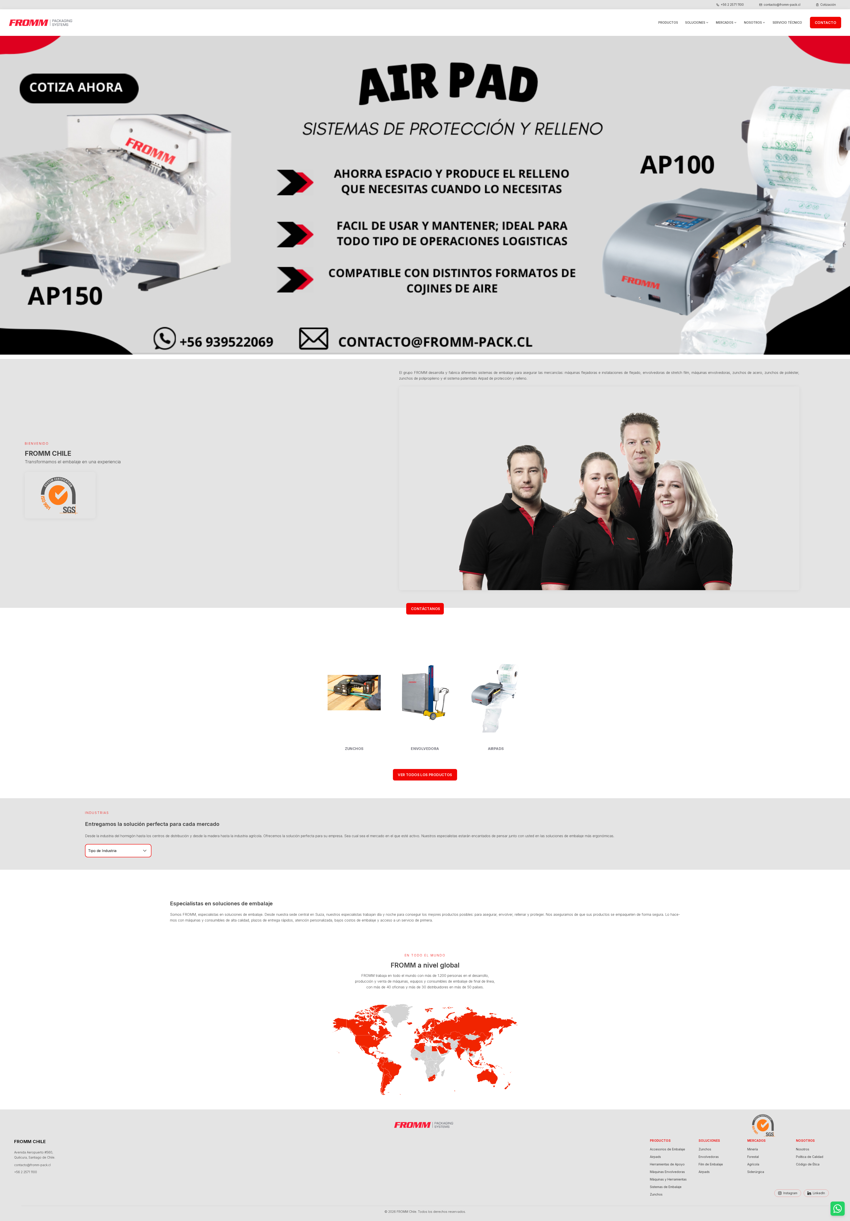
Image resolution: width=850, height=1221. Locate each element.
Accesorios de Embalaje (667, 1149)
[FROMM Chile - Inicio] (42, 22)
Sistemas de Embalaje (666, 1187)
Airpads (655, 1157)
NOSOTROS (753, 22)
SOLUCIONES (695, 22)
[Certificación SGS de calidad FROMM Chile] (60, 493)
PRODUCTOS (668, 22)
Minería (752, 1149)
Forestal (753, 1157)
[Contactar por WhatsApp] (838, 1209)
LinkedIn (819, 1193)
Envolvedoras (709, 1157)
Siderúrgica (755, 1172)
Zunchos (656, 1194)
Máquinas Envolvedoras (667, 1172)
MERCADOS (724, 22)
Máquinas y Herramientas (668, 1179)
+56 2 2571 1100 (25, 1172)
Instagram (790, 1193)
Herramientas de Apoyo (667, 1164)
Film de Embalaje (711, 1164)
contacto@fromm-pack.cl (32, 1165)
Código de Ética (807, 1164)
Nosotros (802, 1149)
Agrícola (753, 1164)
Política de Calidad (809, 1157)
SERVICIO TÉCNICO (787, 22)
